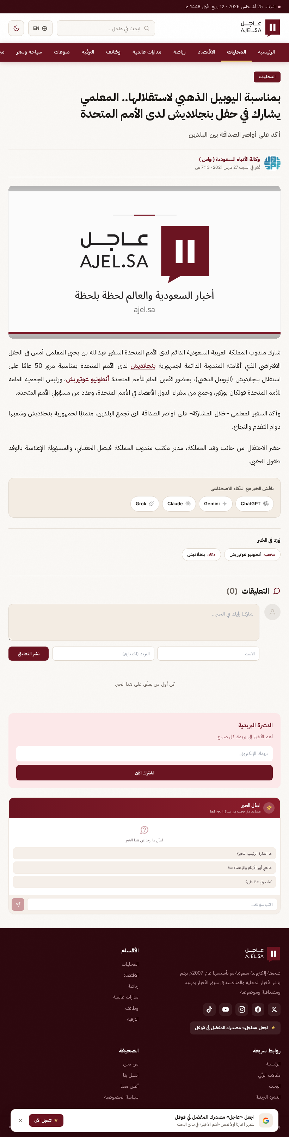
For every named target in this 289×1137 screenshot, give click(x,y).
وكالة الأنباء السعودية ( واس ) (229, 159)
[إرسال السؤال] (18, 904)
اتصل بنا (131, 1075)
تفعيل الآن (46, 1120)
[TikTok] (209, 1009)
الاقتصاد (206, 52)
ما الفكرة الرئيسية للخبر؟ (254, 853)
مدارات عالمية (147, 52)
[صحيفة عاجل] (260, 28)
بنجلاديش (142, 365)
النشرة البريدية (268, 1097)
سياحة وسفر (29, 52)
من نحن (131, 1064)
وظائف (113, 52)
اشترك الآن (144, 772)
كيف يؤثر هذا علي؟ (258, 881)
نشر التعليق (28, 653)
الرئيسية (266, 52)
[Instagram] (241, 1009)
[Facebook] (258, 1009)
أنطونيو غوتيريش (87, 379)
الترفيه (88, 52)
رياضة (179, 52)
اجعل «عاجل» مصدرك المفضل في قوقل (235, 1027)
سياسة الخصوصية (121, 1097)
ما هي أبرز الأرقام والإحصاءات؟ (249, 867)
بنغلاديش (201, 554)
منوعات (62, 52)
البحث (275, 1086)
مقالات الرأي (269, 1075)
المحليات (236, 52)
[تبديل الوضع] (16, 28)
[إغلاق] (20, 1120)
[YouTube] (225, 1009)
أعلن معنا (130, 1086)
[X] (274, 1009)
